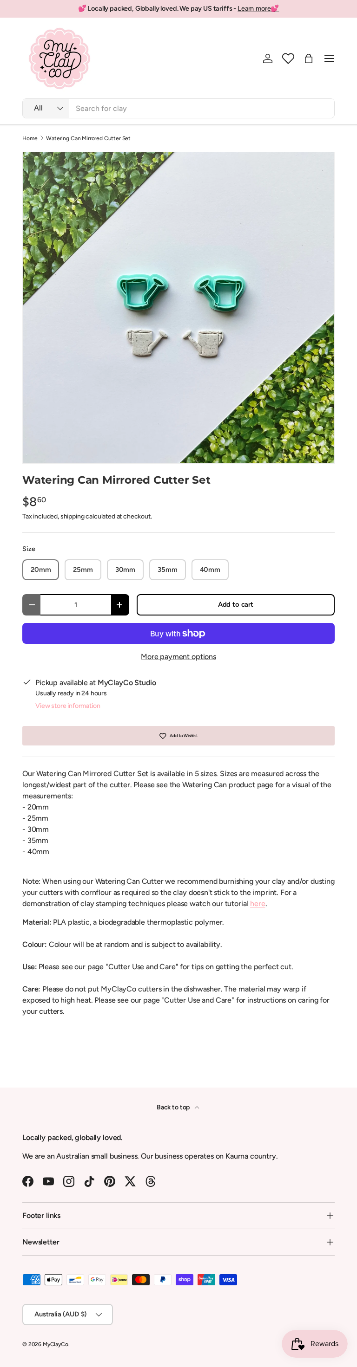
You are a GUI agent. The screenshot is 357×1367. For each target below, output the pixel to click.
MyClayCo (55, 1344)
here (257, 903)
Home (29, 138)
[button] (288, 58)
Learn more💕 (258, 8)
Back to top (174, 1107)
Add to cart (235, 604)
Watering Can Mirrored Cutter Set (88, 138)
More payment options (178, 656)
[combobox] (178, 108)
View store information (67, 706)
